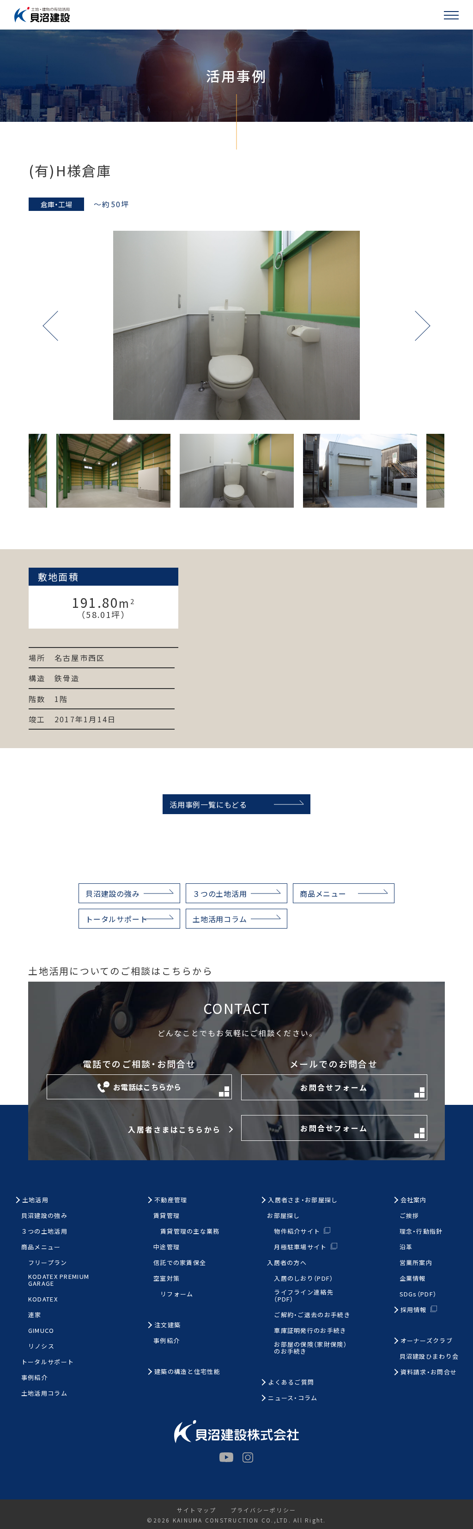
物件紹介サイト (297, 1231)
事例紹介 (34, 1377)
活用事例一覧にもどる (208, 804)
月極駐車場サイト (300, 1247)
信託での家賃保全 (179, 1262)
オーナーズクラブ (426, 1340)
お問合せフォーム (334, 1087)
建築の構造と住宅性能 (187, 1371)
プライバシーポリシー (263, 1510)
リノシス (41, 1346)
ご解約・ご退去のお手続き (312, 1315)
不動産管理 (171, 1200)
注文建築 (167, 1325)
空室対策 (166, 1278)
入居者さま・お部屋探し (303, 1200)
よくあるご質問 (291, 1382)
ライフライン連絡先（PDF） (304, 1296)
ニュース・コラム (292, 1398)
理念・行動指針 (421, 1231)
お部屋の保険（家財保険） (310, 1348)
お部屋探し (283, 1215)
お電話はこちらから (147, 1086)
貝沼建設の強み (112, 893)
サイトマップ (196, 1510)
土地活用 (35, 1200)
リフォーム (177, 1294)
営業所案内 (416, 1262)
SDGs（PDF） (418, 1294)
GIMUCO (41, 1330)
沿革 (406, 1247)
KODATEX (43, 1299)
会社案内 (413, 1200)
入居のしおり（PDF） (303, 1278)
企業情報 (413, 1278)
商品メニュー (323, 893)
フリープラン (47, 1262)
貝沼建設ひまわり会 (429, 1356)
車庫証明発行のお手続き (310, 1330)
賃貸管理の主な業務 (190, 1231)
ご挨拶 (409, 1215)
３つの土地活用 (220, 893)
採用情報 (413, 1309)
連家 (35, 1315)
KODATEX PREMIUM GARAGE (59, 1280)
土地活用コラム (220, 918)
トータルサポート (116, 918)
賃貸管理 (166, 1215)
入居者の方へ (287, 1262)
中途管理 (166, 1247)
